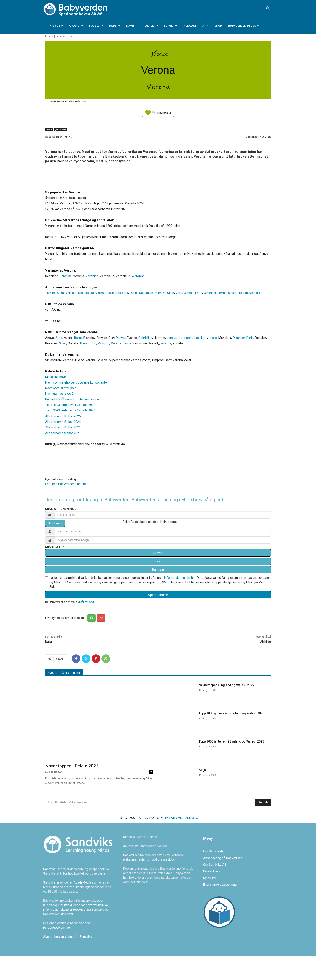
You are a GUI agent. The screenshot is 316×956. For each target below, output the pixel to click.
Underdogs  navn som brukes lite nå (72, 399)
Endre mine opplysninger (220, 885)
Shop (218, 25)
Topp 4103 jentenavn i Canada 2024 (70, 405)
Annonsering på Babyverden (222, 858)
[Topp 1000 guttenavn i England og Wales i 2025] (179, 721)
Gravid (74, 25)
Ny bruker (209, 878)
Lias (197, 338)
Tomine (50, 293)
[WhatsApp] (105, 658)
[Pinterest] (96, 658)
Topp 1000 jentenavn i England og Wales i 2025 (231, 741)
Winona (166, 343)
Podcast (189, 25)
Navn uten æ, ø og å (59, 394)
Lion (204, 338)
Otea (60, 293)
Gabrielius (145, 338)
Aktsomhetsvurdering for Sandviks (67, 937)
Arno (58, 338)
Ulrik (231, 293)
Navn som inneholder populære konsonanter (76, 382)
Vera (179, 293)
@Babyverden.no (182, 817)
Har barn (158, 569)
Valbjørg (103, 343)
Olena (188, 293)
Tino (93, 343)
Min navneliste (161, 112)
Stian (170, 293)
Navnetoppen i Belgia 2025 (72, 766)
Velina (69, 293)
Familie (149, 25)
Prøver (54, 25)
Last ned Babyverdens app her (66, 484)
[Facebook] (76, 658)
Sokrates (121, 293)
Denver (120, 338)
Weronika (138, 276)
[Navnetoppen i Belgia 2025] (99, 720)
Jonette (172, 338)
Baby (113, 25)
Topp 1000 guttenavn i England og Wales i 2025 (231, 713)
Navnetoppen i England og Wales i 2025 (226, 685)
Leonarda (185, 338)
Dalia (48, 642)
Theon (84, 343)
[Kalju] (179, 777)
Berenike (66, 276)
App (205, 25)
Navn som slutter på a (60, 388)
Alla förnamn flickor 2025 (63, 416)
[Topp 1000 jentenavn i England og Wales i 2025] (179, 749)
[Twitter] (86, 658)
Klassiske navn (55, 377)
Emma (222, 293)
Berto (78, 338)
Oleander (210, 293)
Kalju (202, 770)
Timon (197, 293)
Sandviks (49, 869)
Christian (241, 293)
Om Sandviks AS (214, 865)
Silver (62, 343)
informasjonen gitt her (179, 578)
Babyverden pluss (242, 25)
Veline (99, 293)
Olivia (79, 293)
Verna (127, 343)
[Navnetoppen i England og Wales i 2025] (179, 692)
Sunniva (160, 293)
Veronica (92, 276)
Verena (116, 343)
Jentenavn (60, 36)
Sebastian (146, 293)
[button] (267, 9)
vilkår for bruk (86, 601)
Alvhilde (265, 642)
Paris (249, 338)
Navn (130, 25)
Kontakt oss (211, 871)
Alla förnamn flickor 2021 (63, 433)
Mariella (254, 293)
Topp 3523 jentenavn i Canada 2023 (70, 410)
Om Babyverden (214, 851)
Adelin (109, 293)
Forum (169, 25)
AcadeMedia (83, 882)
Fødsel (94, 25)
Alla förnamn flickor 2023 (63, 427)
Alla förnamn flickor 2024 (63, 422)
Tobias (89, 293)
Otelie (134, 293)
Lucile (213, 338)
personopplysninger (57, 928)
